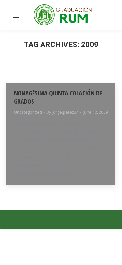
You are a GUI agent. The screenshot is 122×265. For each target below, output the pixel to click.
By (63, 112)
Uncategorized (28, 112)
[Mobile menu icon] (16, 15)
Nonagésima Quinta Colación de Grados (58, 97)
